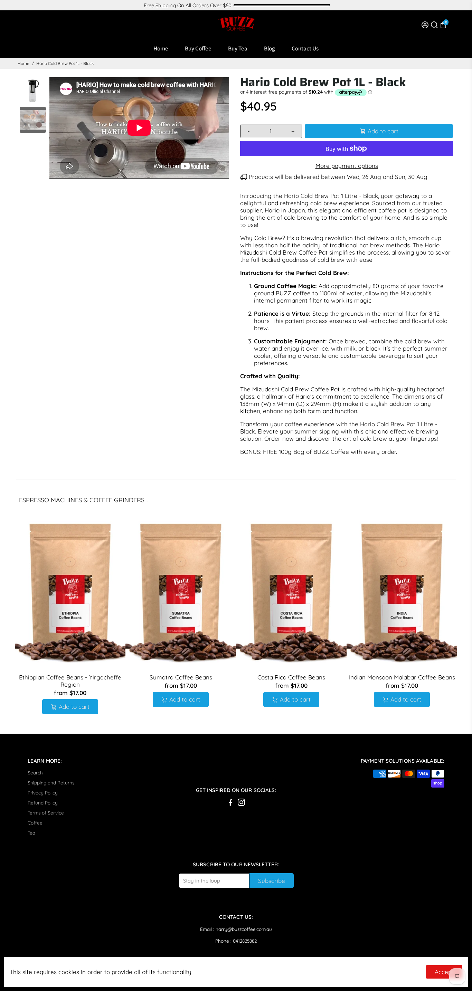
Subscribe (271, 880)
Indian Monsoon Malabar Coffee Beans (402, 677)
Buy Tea (237, 48)
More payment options (346, 165)
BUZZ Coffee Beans (70, 669)
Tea (31, 833)
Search (35, 772)
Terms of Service (46, 813)
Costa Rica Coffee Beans (291, 677)
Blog (269, 48)
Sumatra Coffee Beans (181, 677)
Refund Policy (43, 803)
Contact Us (305, 48)
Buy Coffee (198, 48)
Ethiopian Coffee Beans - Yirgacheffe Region (70, 681)
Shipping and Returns (51, 782)
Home (160, 48)
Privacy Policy (43, 792)
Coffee (35, 823)
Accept (444, 971)
